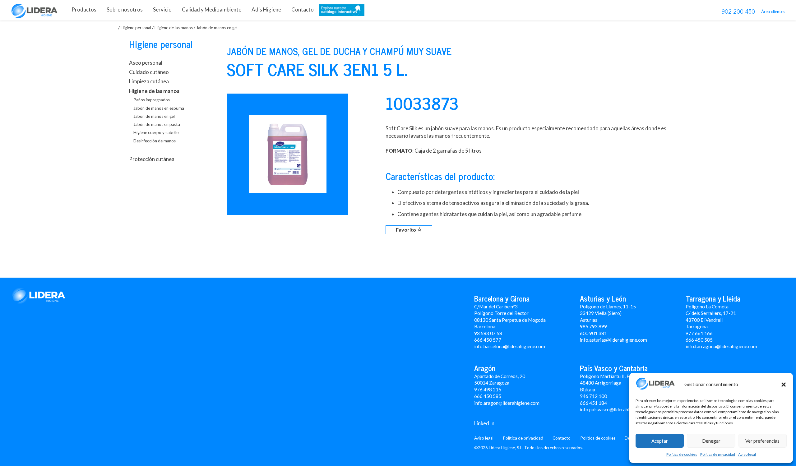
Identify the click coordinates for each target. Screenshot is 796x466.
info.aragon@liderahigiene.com (506, 403)
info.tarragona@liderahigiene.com (721, 346)
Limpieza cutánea (149, 81)
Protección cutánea (151, 159)
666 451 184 (593, 403)
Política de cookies (681, 454)
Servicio (162, 9)
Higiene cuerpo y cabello (156, 132)
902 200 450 (738, 11)
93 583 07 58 (488, 333)
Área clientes (773, 11)
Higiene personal (136, 27)
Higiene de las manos (174, 27)
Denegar (711, 441)
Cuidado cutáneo (149, 72)
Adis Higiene (266, 9)
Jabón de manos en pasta (156, 124)
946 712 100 (593, 396)
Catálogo (341, 11)
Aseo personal (145, 62)
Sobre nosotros (125, 9)
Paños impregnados (151, 99)
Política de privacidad (717, 454)
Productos (84, 9)
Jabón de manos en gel (154, 116)
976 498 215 (487, 389)
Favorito (406, 230)
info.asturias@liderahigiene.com (613, 340)
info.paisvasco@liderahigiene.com (615, 409)
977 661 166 (699, 333)
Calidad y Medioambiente (211, 9)
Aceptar (659, 441)
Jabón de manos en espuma (158, 108)
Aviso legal (747, 454)
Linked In (484, 423)
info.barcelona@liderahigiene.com (509, 346)
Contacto (302, 9)
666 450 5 (696, 340)
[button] (783, 384)
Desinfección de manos (154, 140)
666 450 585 (487, 396)
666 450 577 (487, 340)
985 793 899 (593, 326)
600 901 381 (593, 333)
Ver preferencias (762, 441)
